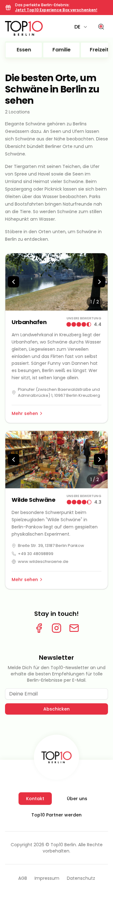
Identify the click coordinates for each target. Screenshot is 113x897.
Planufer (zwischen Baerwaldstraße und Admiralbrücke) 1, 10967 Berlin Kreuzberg (59, 392)
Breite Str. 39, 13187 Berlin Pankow (51, 545)
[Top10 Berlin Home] (56, 757)
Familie (61, 49)
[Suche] (101, 27)
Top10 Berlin (63, 845)
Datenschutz (81, 878)
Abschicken (56, 709)
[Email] (74, 628)
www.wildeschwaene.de (43, 561)
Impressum (47, 878)
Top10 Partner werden (56, 815)
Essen (24, 49)
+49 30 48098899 (35, 554)
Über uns (77, 798)
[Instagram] (56, 628)
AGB (22, 878)
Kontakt (35, 798)
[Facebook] (39, 628)
